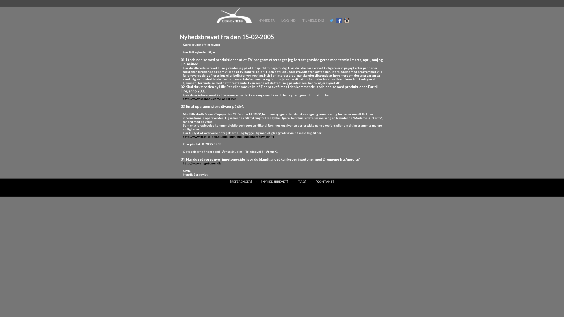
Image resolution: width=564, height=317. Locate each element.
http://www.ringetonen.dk (202, 163)
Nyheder (266, 20)
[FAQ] (302, 181)
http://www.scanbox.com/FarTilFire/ (209, 99)
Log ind (288, 20)
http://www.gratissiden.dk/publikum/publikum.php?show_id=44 (228, 136)
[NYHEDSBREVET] (274, 181)
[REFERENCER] (241, 181)
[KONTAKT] (325, 181)
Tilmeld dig (313, 20)
